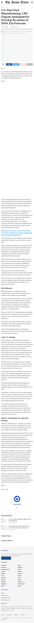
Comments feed (5, 597)
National (20, 567)
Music (19, 565)
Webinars (20, 581)
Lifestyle (3, 581)
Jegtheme (3, 619)
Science (20, 573)
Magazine (3, 583)
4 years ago (12, 522)
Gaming (3, 577)
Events (3, 571)
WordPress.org (5, 600)
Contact (23, 614)
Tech (19, 577)
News (6, 7)
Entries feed (4, 595)
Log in (3, 593)
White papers (21, 583)
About (2, 614)
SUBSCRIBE (6, 558)
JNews (6, 617)
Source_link (4, 489)
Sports (20, 575)
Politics (20, 571)
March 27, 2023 (15, 26)
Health (3, 579)
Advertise (4, 565)
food (2, 575)
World (19, 585)
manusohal (5, 26)
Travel (19, 579)
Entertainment (5, 569)
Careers (16, 614)
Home (2, 7)
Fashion (3, 573)
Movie (3, 585)
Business (3, 567)
